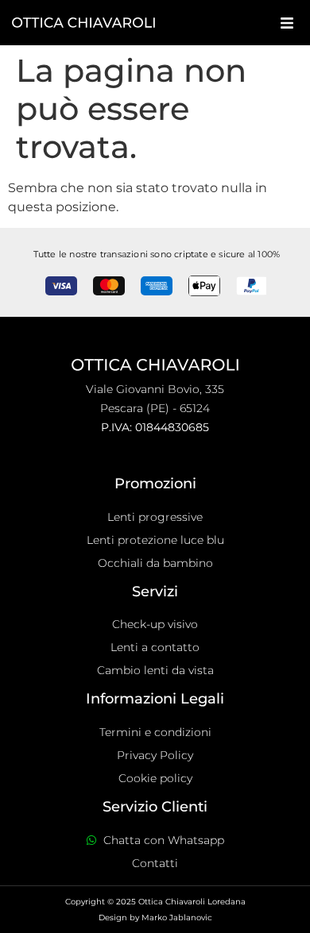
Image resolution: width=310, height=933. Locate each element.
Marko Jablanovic (176, 917)
